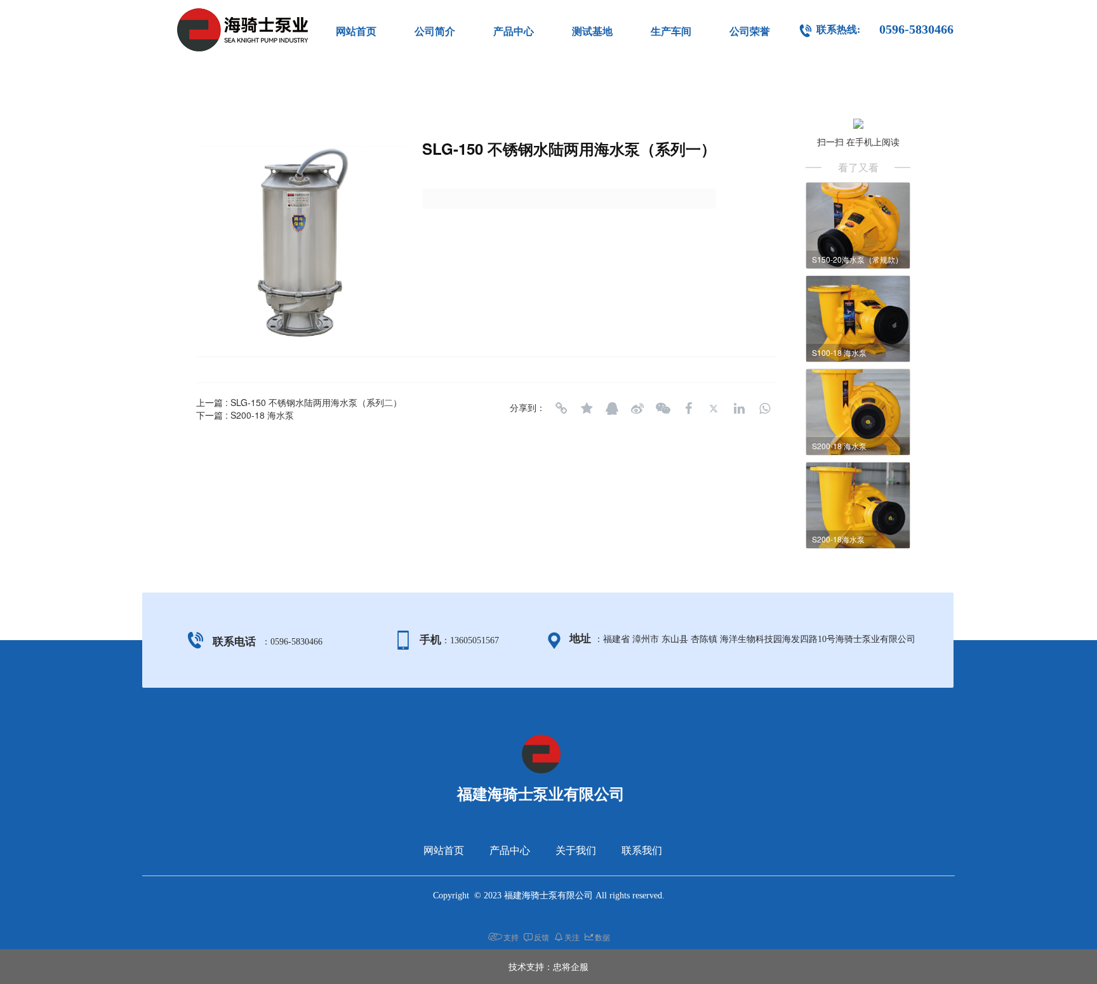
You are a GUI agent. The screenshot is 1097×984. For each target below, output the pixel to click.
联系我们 (642, 850)
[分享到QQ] (612, 408)
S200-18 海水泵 (262, 415)
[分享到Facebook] (688, 408)
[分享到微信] (663, 408)
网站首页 (356, 31)
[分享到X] (713, 408)
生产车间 (671, 31)
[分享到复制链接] (561, 408)
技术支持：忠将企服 (548, 966)
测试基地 (592, 31)
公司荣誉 (749, 31)
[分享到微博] (637, 408)
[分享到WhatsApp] (764, 408)
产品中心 (513, 31)
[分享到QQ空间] (586, 408)
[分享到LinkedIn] (739, 408)
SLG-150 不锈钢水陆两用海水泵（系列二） (316, 402)
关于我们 (575, 850)
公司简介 (435, 31)
